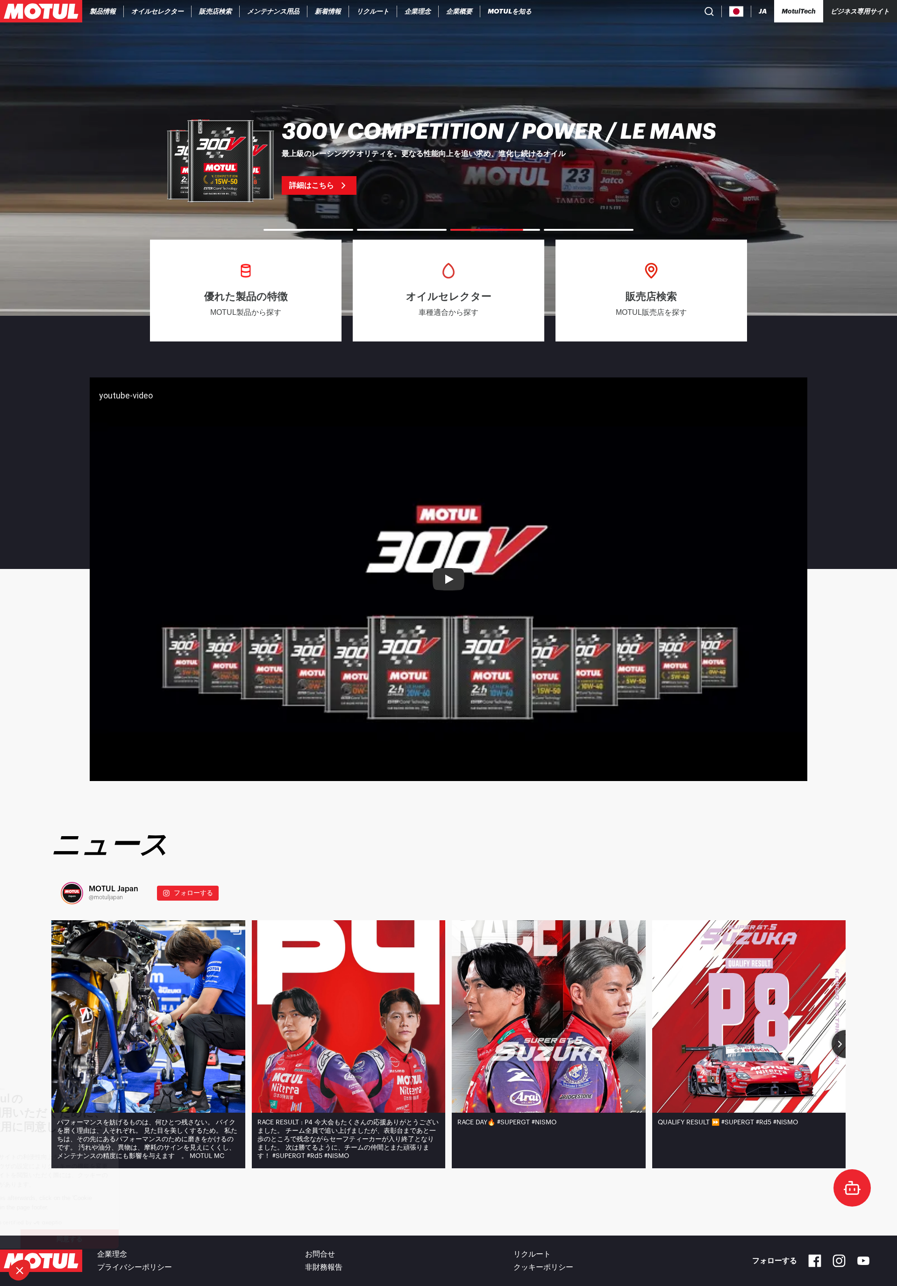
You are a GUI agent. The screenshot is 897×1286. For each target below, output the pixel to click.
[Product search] (709, 11)
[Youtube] (863, 1260)
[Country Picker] (736, 11)
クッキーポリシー (543, 1267)
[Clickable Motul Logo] (41, 11)
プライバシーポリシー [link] (134, 1267)
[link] (216, 11)
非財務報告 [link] (323, 1267)
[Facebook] (814, 1260)
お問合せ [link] (320, 1254)
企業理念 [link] (112, 1254)
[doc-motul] (852, 1188)
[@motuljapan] (72, 893)
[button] (19, 1270)
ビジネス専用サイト (860, 11)
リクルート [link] (532, 1254)
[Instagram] (839, 1260)
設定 (58, 1239)
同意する (156, 1239)
